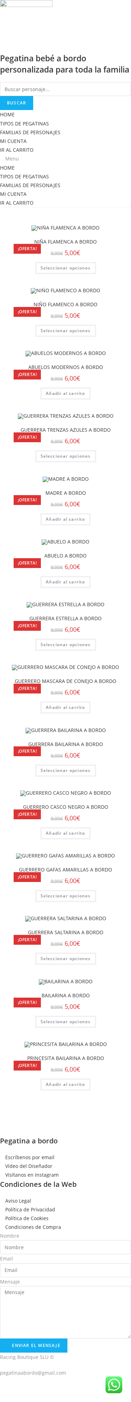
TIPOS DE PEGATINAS (24, 123)
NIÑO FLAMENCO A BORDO (65, 304)
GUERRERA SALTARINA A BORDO (65, 932)
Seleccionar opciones (66, 268)
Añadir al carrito (65, 393)
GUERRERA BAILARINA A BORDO (65, 744)
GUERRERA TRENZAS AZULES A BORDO (66, 429)
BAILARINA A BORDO (66, 995)
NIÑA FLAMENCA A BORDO (65, 241)
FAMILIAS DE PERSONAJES (30, 132)
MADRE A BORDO (65, 493)
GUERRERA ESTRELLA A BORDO (65, 618)
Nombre (9, 1235)
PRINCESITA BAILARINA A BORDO (65, 1058)
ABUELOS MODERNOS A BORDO (65, 367)
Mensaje (10, 1281)
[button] (65, 158)
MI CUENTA (13, 141)
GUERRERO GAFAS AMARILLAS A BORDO (65, 869)
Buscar (16, 103)
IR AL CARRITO (17, 149)
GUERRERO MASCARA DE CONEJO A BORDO (65, 681)
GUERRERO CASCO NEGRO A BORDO (65, 806)
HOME (7, 114)
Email (6, 1258)
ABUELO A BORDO (65, 555)
